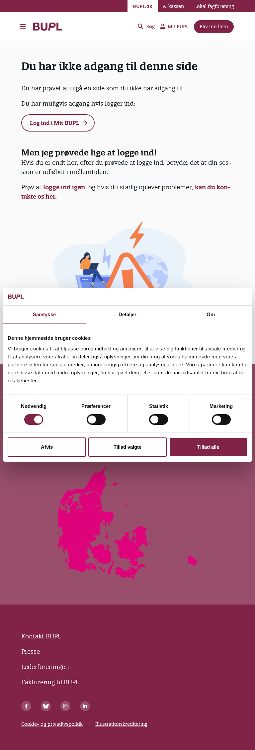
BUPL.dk (142, 6)
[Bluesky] (46, 706)
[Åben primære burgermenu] (23, 27)
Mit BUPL (178, 27)
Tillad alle (208, 447)
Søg (150, 27)
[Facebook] (26, 706)
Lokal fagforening (214, 6)
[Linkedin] (85, 706)
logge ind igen (64, 187)
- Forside (50, 26)
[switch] (96, 419)
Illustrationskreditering (121, 724)
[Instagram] (65, 706)
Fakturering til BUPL (50, 682)
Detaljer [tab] (128, 314)
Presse (30, 651)
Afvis (47, 447)
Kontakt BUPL (41, 636)
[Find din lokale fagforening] (127, 578)
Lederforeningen (45, 667)
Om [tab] (211, 314)
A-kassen (173, 6)
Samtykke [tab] (44, 314)
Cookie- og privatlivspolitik (52, 724)
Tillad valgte (127, 447)
